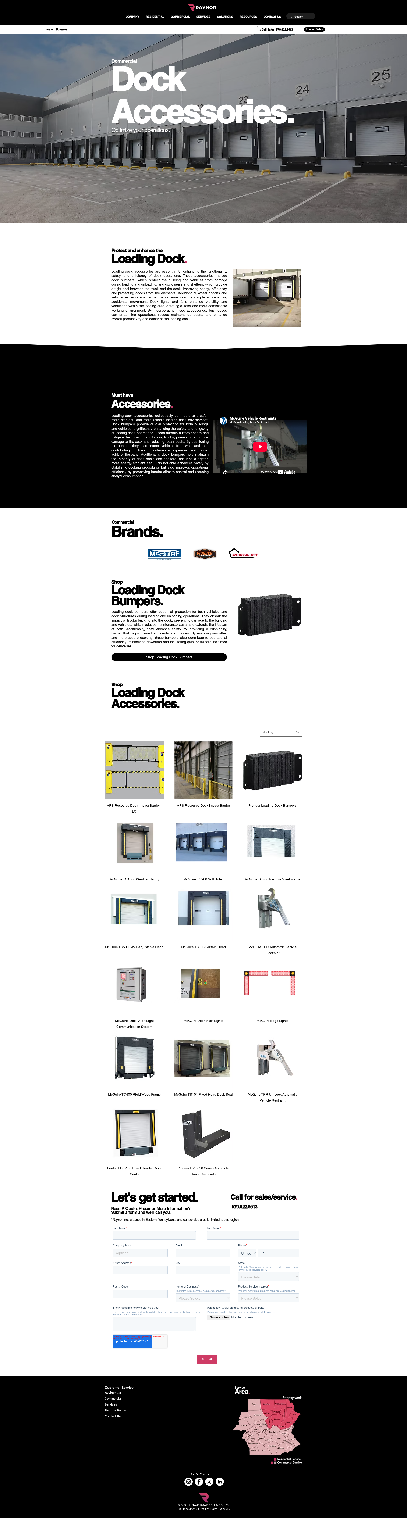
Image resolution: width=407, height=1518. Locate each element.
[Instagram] (188, 1482)
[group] (269, 614)
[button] (132, 16)
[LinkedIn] (220, 1482)
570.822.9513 (244, 1206)
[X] (209, 1482)
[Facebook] (199, 1482)
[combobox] (281, 732)
